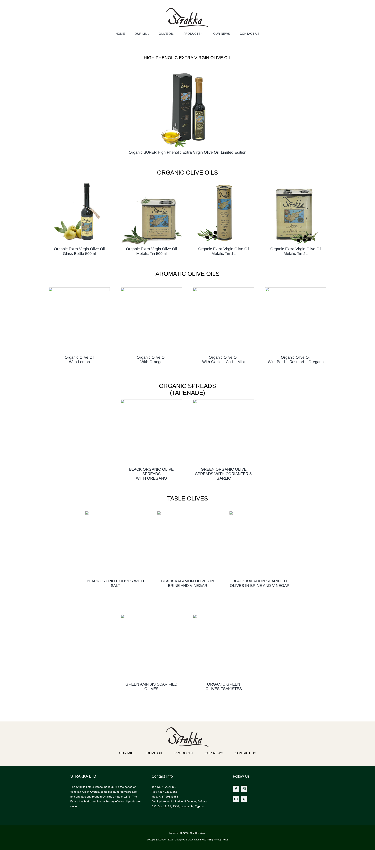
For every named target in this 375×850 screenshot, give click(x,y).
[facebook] (236, 789)
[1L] (223, 180)
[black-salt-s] (115, 512)
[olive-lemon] (79, 288)
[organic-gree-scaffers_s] (151, 615)
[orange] (151, 288)
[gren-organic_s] (223, 615)
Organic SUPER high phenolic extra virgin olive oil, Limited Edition (187, 152)
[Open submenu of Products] (203, 33)
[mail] (236, 799)
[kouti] (151, 180)
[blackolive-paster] (151, 400)
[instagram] (244, 789)
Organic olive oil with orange (151, 359)
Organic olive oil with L (79, 359)
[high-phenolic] (187, 69)
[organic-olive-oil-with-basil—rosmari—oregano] (295, 288)
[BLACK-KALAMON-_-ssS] (259, 512)
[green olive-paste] (223, 400)
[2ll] (295, 180)
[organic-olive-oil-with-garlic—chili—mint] (223, 288)
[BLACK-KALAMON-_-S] (187, 512)
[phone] (244, 799)
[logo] (187, 9)
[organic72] (79, 180)
